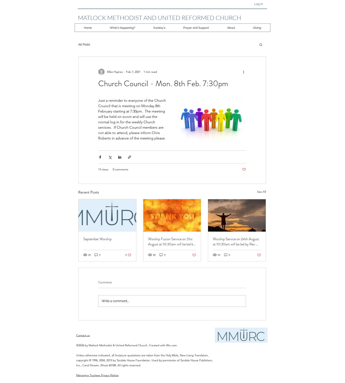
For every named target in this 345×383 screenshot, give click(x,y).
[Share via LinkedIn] (120, 157)
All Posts (84, 44)
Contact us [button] (83, 335)
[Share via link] (129, 157)
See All (261, 191)
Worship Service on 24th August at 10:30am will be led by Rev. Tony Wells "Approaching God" (236, 241)
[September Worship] (107, 215)
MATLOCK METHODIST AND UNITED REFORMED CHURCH (159, 17)
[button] (261, 44)
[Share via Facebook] (100, 157)
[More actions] (243, 71)
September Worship (97, 239)
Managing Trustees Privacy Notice (97, 375)
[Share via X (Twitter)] (110, 157)
